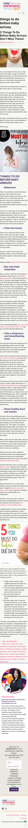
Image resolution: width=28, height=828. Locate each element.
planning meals (5, 467)
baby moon (15, 644)
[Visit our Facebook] (3, 808)
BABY (4, 641)
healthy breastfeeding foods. (10, 460)
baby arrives (6, 644)
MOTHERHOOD (12, 641)
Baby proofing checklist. (20, 262)
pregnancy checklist (7, 656)
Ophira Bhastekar (8, 697)
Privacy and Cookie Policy (12, 815)
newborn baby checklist (17, 654)
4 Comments (8, 42)
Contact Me (23, 818)
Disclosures (23, 815)
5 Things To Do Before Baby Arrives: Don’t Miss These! (13, 35)
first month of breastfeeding (9, 358)
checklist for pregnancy (13, 649)
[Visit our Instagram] (6, 808)
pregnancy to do (5, 659)
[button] (19, 13)
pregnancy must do (20, 656)
